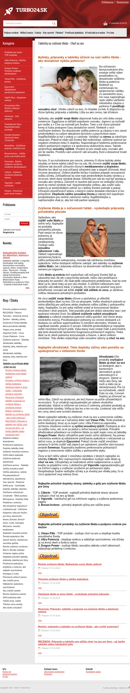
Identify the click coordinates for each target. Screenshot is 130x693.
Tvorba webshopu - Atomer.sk (115, 688)
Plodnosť (59, 32)
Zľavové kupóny (10, 674)
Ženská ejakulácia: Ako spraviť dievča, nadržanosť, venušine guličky (15, 539)
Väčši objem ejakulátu (13, 455)
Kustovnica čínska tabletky (15, 323)
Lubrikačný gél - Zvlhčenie (15, 509)
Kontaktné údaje (93, 672)
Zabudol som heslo (12, 230)
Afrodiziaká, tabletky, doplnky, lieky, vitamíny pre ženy (15, 356)
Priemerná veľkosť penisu (15, 577)
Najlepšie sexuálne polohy (15, 533)
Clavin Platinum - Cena (13, 336)
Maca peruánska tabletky (14, 326)
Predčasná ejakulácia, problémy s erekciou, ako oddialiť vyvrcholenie (14, 567)
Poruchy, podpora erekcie (14, 309)
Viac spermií (48, 32)
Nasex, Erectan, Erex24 (14, 519)
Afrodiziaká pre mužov (95, 32)
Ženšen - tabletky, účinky (14, 319)
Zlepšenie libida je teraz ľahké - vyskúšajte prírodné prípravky (16, 390)
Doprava (48, 674)
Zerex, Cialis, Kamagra (13, 523)
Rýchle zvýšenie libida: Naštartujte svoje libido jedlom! (16, 373)
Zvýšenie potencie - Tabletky (16, 340)
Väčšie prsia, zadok (12, 601)
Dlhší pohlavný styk (12, 597)
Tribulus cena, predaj (12, 604)
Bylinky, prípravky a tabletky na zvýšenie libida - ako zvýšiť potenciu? (17, 414)
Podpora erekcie (11, 32)
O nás (5, 676)
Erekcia (38, 32)
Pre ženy (110, 32)
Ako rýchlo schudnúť (12, 608)
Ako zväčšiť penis (11, 580)
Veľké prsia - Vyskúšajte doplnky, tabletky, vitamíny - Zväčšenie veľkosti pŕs (15, 489)
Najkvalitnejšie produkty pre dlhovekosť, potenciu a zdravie (16, 255)
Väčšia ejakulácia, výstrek (15, 472)
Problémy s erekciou (12, 502)
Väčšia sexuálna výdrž (13, 468)
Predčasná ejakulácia (74, 32)
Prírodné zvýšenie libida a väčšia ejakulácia (63, 579)
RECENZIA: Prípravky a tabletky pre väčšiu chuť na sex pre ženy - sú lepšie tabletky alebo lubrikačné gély (16, 428)
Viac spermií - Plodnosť (13, 482)
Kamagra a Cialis (11, 574)
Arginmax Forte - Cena (13, 333)
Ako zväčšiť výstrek (11, 591)
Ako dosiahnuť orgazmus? (15, 506)
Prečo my (7, 672)
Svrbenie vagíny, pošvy (13, 553)
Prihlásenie (107, 2)
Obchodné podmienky (54, 672)
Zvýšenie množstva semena (15, 452)
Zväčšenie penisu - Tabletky (15, 465)
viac (28, 288)
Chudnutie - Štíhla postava (15, 496)
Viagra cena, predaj (12, 329)
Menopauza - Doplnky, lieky (15, 499)
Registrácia (123, 2)
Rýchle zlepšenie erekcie (14, 594)
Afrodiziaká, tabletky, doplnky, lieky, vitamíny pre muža (15, 346)
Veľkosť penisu (26, 32)
